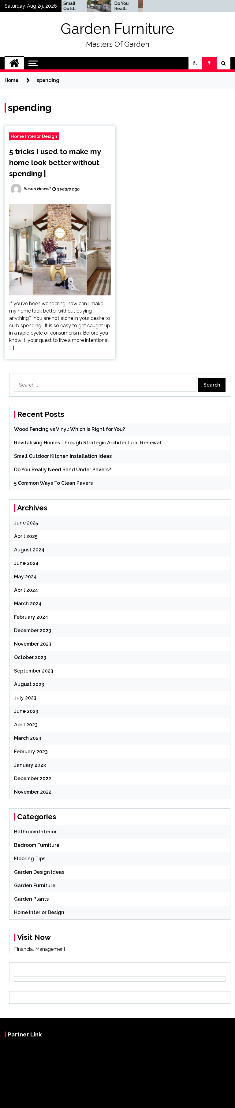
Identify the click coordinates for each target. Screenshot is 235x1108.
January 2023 (30, 765)
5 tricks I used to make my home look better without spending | (55, 162)
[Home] (14, 63)
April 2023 (26, 725)
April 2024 (26, 590)
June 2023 (26, 711)
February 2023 (31, 751)
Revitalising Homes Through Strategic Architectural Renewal (87, 443)
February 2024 (31, 617)
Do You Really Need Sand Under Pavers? (113, 6)
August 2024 (29, 550)
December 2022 (32, 778)
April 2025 (25, 536)
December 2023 (32, 630)
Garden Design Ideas (39, 872)
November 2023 (32, 644)
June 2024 (26, 563)
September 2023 (33, 671)
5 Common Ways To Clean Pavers (53, 483)
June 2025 (26, 523)
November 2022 (32, 792)
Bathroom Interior (35, 832)
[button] (195, 63)
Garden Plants (31, 899)
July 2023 (25, 698)
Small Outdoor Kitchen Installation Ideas (62, 6)
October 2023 (30, 657)
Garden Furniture (117, 28)
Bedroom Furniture (36, 845)
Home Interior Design (34, 136)
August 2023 (29, 684)
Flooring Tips (29, 859)
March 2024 (28, 603)
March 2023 (27, 738)
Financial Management (39, 949)
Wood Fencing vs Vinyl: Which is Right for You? (69, 429)
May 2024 (25, 577)
